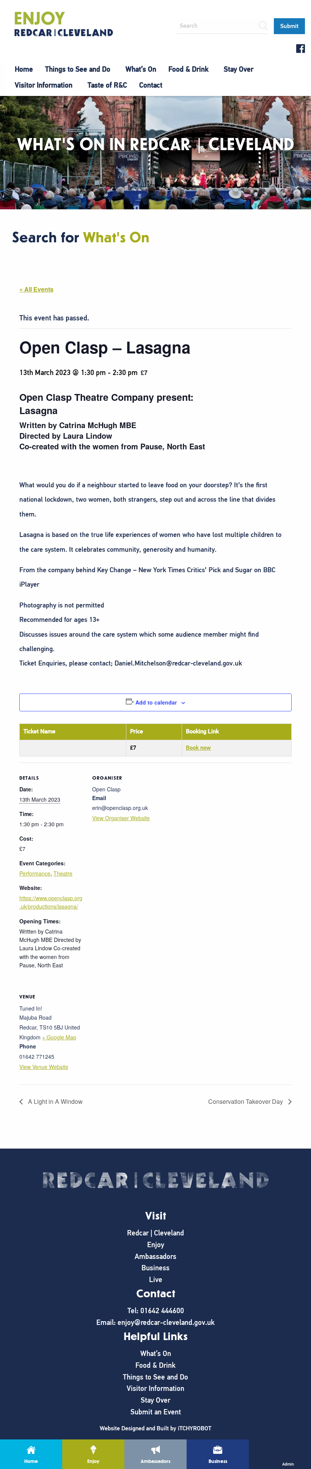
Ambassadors (155, 1256)
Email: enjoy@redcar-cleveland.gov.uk (155, 1322)
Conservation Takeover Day (246, 1101)
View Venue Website (43, 1066)
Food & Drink (188, 69)
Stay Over (238, 69)
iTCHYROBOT (194, 1428)
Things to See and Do (77, 69)
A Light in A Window (55, 1101)
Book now (198, 748)
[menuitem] (24, 69)
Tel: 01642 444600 (155, 1310)
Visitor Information (43, 85)
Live (155, 1279)
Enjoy (155, 1244)
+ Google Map (59, 1037)
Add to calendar (156, 702)
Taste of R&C (107, 85)
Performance (34, 873)
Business (155, 1267)
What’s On (141, 69)
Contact (150, 85)
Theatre (62, 873)
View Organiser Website (121, 818)
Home (24, 69)
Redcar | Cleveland (155, 1233)
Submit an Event (155, 1412)
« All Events (36, 289)
